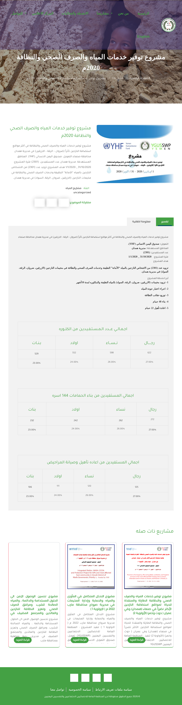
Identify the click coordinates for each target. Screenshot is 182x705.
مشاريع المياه (73, 188)
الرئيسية (143, 13)
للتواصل (17, 13)
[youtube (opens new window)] (85, 678)
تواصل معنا (57, 689)
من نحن (123, 13)
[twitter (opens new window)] (97, 678)
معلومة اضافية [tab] (141, 221)
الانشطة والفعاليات (75, 13)
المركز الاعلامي (42, 13)
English (143, 36)
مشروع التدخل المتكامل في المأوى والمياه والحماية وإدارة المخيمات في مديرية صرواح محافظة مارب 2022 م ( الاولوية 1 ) (91, 603)
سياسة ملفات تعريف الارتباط (113, 689)
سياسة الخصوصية (80, 689)
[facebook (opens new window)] (108, 678)
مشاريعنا (103, 13)
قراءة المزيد (136, 640)
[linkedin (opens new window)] (74, 678)
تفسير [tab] (164, 221)
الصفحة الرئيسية (139, 78)
